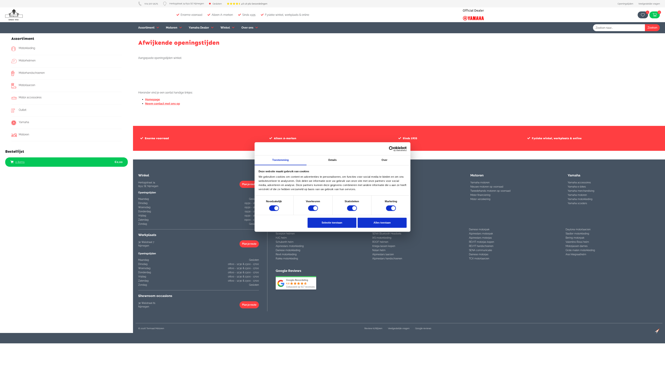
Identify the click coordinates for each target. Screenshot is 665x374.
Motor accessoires (30, 97)
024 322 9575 (151, 3)
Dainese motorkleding (288, 250)
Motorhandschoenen (32, 72)
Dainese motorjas (478, 254)
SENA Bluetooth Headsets (386, 233)
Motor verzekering (480, 199)
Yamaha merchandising (581, 190)
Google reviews (423, 328)
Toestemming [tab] (280, 159)
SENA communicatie (480, 250)
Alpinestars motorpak (481, 233)
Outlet (22, 110)
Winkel (225, 27)
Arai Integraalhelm (576, 254)
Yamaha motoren (480, 182)
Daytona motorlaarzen (578, 229)
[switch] (313, 208)
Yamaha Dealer (199, 27)
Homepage (152, 99)
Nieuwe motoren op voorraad (486, 186)
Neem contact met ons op (162, 103)
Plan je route (249, 184)
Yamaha (24, 122)
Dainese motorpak (479, 229)
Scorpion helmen (285, 233)
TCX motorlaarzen (479, 258)
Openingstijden (625, 3)
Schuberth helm (285, 242)
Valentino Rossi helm (577, 242)
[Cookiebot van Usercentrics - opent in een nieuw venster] (391, 148)
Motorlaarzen (27, 85)
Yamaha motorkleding (580, 199)
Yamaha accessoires (579, 182)
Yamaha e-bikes (577, 186)
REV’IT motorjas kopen (481, 242)
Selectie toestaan (332, 222)
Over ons (247, 27)
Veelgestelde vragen (649, 3)
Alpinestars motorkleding (290, 246)
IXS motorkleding (381, 237)
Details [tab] (332, 159)
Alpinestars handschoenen (387, 258)
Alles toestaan (382, 222)
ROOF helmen (380, 242)
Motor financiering (480, 195)
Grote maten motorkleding (580, 250)
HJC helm (281, 237)
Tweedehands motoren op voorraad (490, 190)
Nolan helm (378, 250)
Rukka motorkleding (287, 258)
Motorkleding (27, 48)
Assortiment (146, 27)
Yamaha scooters (577, 203)
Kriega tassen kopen (383, 246)
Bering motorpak (575, 237)
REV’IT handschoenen (481, 246)
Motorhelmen (27, 60)
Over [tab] (384, 159)
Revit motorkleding (286, 254)
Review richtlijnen (373, 328)
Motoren (172, 27)
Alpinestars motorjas (480, 237)
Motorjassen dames (577, 246)
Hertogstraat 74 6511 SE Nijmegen (186, 3)
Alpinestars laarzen (383, 254)
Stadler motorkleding (577, 233)
